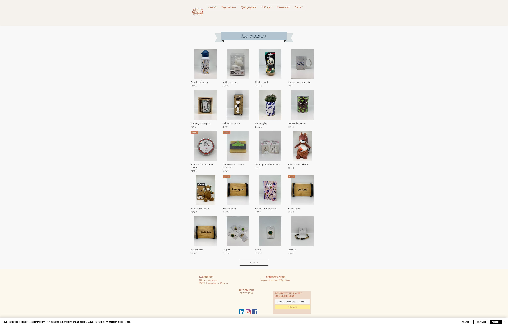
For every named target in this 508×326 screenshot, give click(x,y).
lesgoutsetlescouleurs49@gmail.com (275, 280)
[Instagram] (248, 311)
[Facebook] (254, 311)
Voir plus (254, 262)
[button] (266, 7)
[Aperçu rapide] (205, 64)
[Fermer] (504, 322)
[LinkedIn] (241, 311)
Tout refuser (481, 321)
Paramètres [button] (466, 321)
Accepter (495, 321)
